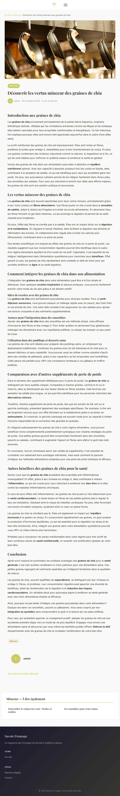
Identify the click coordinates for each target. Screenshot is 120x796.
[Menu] (65, 5)
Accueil (8, 15)
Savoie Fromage (16, 736)
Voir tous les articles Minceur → (24, 673)
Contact (8, 777)
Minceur (17, 15)
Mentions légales (13, 772)
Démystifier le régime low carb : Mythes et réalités (30, 710)
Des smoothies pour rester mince (81, 708)
